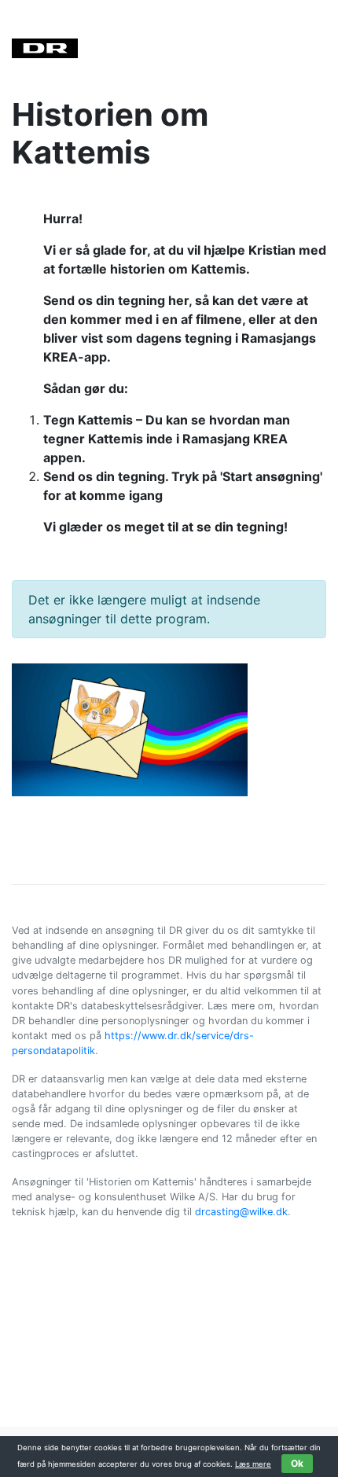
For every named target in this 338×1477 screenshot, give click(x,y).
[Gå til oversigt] (45, 47)
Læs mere (253, 1464)
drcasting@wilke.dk (241, 1212)
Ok (297, 1463)
